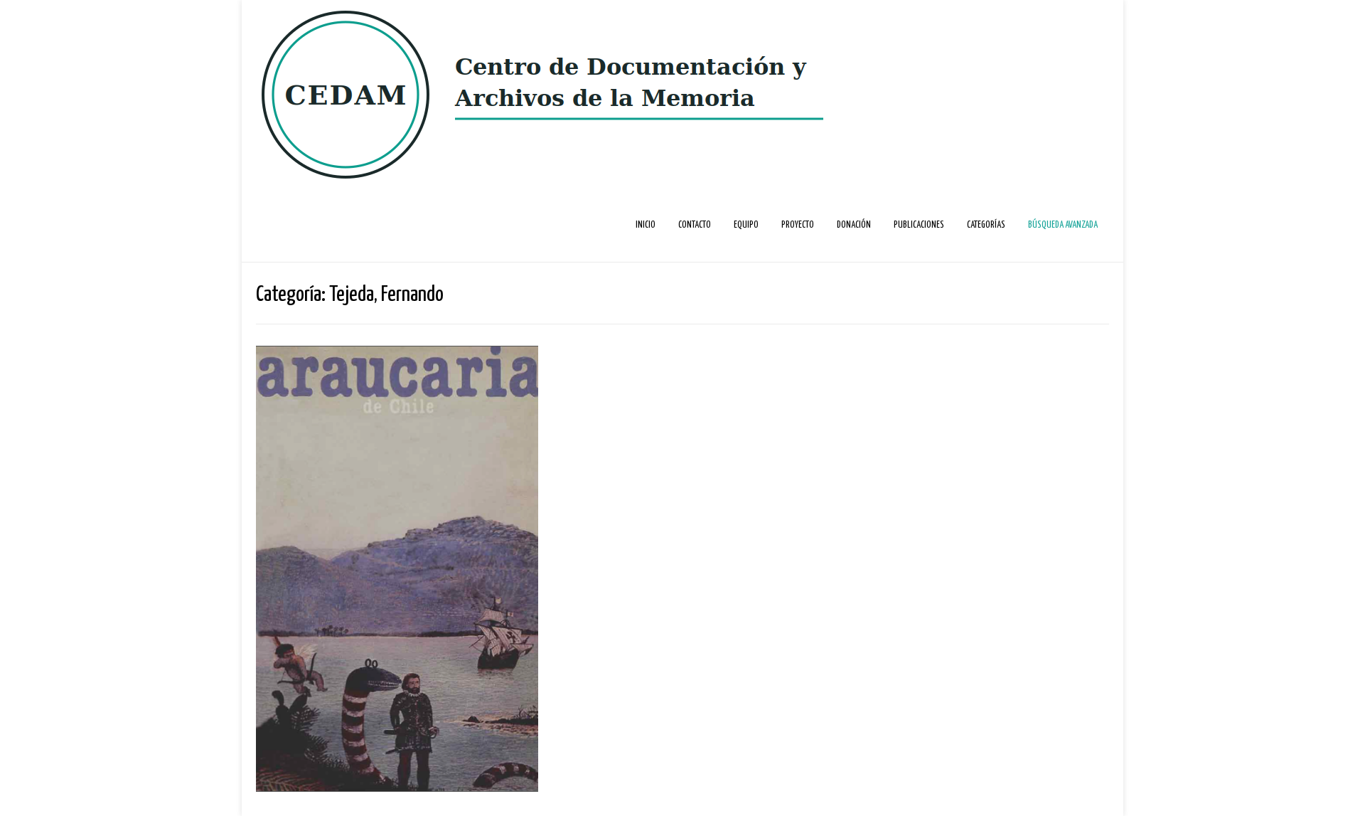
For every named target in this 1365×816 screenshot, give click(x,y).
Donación (854, 225)
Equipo (746, 225)
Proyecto (797, 225)
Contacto (694, 225)
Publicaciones (919, 225)
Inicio (645, 225)
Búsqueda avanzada (1063, 225)
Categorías (986, 225)
